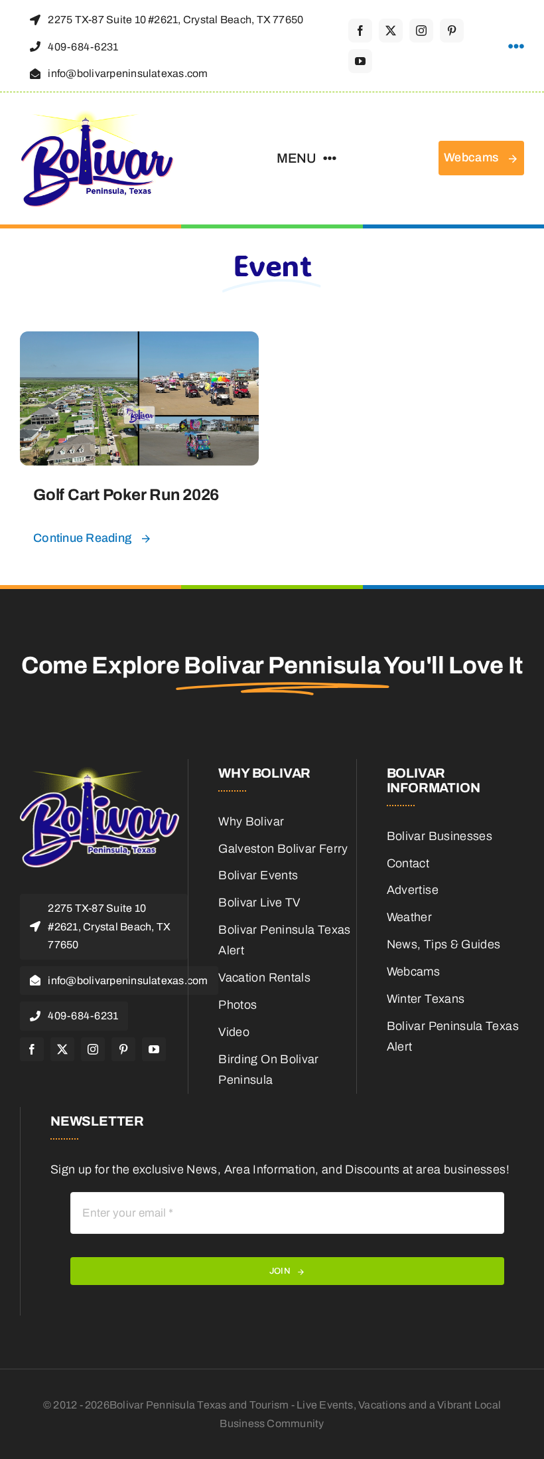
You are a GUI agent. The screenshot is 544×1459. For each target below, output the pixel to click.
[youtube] (360, 61)
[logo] (97, 115)
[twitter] (391, 31)
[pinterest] (452, 31)
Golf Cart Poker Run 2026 (126, 494)
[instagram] (421, 31)
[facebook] (360, 31)
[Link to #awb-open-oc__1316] (516, 46)
